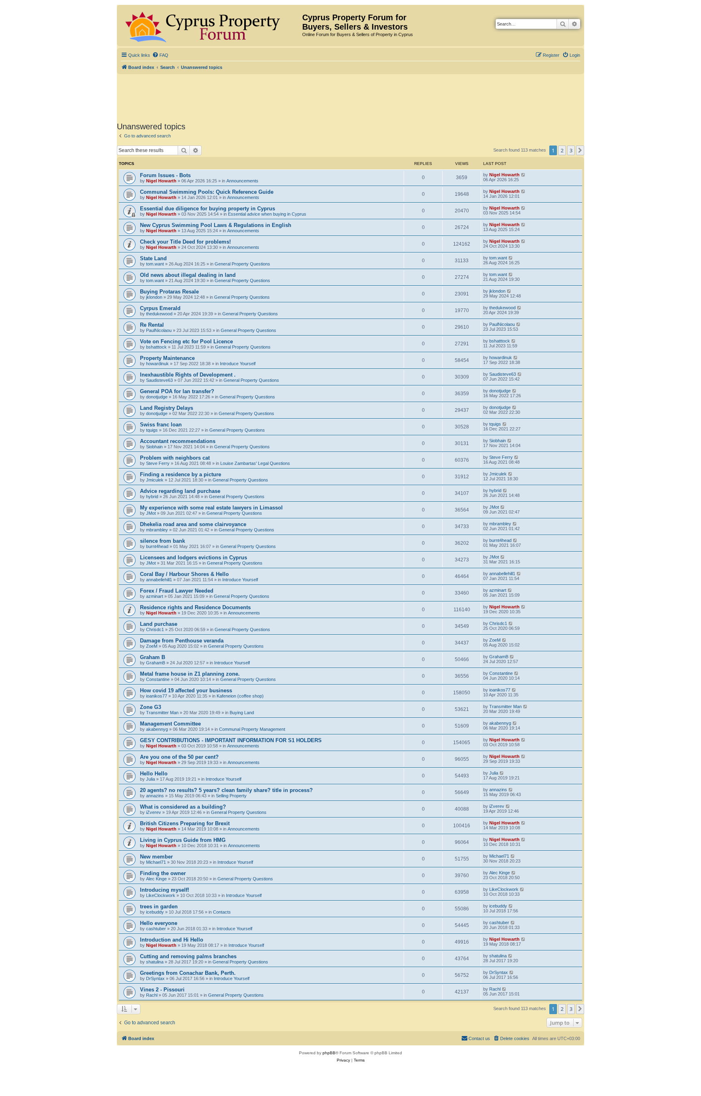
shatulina (154, 961)
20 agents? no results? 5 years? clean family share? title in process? (226, 790)
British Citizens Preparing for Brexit (185, 823)
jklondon (154, 297)
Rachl (151, 995)
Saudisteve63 (159, 380)
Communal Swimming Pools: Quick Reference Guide (206, 192)
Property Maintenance (167, 358)
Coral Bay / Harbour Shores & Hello (184, 574)
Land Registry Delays (166, 408)
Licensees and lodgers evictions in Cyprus (193, 557)
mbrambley (157, 529)
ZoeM (151, 646)
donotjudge (157, 396)
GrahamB (155, 662)
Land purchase (158, 624)
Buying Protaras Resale (169, 292)
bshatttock (156, 347)
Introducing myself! (164, 890)
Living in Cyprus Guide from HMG (183, 840)
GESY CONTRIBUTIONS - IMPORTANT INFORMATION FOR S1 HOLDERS (231, 740)
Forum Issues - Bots (165, 175)
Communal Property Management (252, 729)
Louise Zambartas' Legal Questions (255, 463)
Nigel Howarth (161, 180)
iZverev (153, 812)
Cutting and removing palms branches (188, 956)
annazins (155, 795)
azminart (154, 596)
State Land (153, 258)
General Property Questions (242, 263)
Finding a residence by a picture (180, 474)
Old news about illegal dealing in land (188, 275)
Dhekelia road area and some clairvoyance (193, 524)
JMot (151, 513)
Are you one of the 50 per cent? (179, 757)
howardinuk (157, 363)
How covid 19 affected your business (186, 690)
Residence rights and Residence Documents (195, 607)
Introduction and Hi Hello (171, 940)
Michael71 (156, 862)
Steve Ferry (158, 463)
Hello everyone (158, 923)
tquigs (152, 430)
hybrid (152, 496)
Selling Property (231, 795)
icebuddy (155, 912)
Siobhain (154, 446)
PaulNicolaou (159, 330)
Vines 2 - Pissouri (162, 990)
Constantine (158, 679)
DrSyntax (155, 978)
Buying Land (242, 712)
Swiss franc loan (161, 425)
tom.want (155, 263)
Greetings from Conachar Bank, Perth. (188, 973)
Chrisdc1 (155, 629)
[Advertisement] (350, 96)
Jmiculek (154, 479)
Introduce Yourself (238, 363)
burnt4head (157, 546)
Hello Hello (154, 774)
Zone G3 (150, 707)
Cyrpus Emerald (160, 308)
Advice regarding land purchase (180, 491)
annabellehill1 (159, 579)
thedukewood (159, 313)
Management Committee (170, 724)
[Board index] (210, 25)
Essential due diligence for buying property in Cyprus (207, 209)
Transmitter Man (162, 712)
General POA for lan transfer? (177, 391)
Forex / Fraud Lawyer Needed (176, 591)
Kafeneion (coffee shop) (240, 696)
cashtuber (156, 928)
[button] (580, 150)
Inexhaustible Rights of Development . (188, 375)
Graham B (152, 657)
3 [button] (571, 150)
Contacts (222, 912)
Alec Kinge (156, 878)
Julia (150, 779)
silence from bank (162, 541)
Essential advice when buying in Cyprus (267, 214)
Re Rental (152, 325)
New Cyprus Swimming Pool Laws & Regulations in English (215, 225)
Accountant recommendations (177, 441)
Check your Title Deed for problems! (185, 242)
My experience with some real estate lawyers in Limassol (211, 508)
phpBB (329, 1053)
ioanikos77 (156, 696)
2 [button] (562, 150)
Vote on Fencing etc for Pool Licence (186, 341)
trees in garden (159, 906)
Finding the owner (163, 873)
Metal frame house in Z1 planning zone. (190, 674)
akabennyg (157, 729)
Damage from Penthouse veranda (182, 641)
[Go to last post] (523, 174)
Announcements (242, 180)
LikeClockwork (160, 895)
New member (156, 857)
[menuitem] (160, 55)
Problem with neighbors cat (175, 458)
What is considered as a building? (183, 807)
